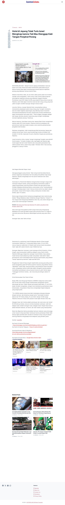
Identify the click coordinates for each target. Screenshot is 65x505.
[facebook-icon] (3, 486)
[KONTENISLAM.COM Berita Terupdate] (32, 2)
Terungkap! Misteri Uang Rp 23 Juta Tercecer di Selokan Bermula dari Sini (21, 412)
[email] (9, 47)
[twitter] (9, 36)
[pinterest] (9, 44)
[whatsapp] (9, 39)
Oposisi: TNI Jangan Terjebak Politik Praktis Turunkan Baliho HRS (42, 432)
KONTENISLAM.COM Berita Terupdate (35, 502)
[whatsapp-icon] (10, 486)
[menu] (3, 2)
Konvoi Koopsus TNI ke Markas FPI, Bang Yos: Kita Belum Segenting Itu (42, 412)
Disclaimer (37, 494)
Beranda (36, 488)
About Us (36, 490)
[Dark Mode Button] (62, 2)
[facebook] (9, 34)
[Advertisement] (32, 15)
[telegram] (9, 41)
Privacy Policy (38, 496)
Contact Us (37, 492)
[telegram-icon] (8, 486)
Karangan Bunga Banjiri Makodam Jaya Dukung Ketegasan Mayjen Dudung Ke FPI (21, 433)
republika (19, 320)
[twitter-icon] (5, 486)
